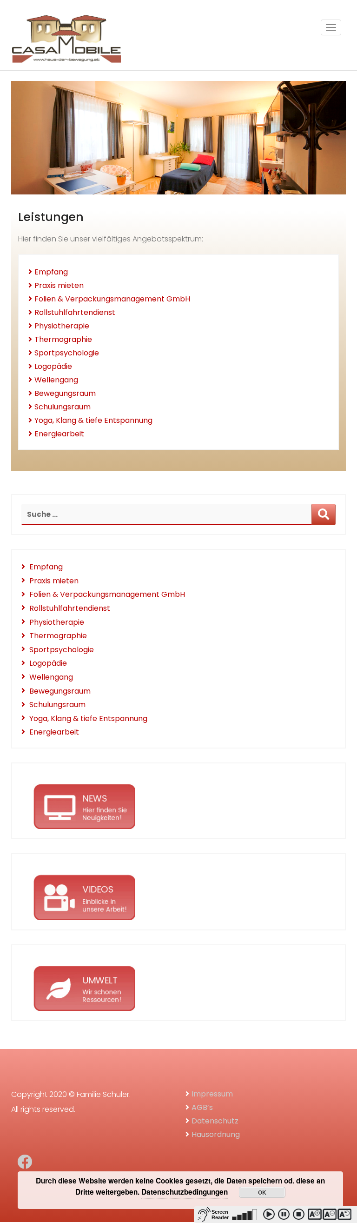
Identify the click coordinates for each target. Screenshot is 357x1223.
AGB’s (202, 1107)
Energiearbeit (59, 433)
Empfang (51, 272)
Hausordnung (216, 1134)
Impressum (212, 1094)
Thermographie (63, 339)
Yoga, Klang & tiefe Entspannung (93, 420)
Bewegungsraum (65, 393)
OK (262, 1192)
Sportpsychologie (66, 353)
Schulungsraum (62, 406)
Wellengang (56, 379)
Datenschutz (215, 1121)
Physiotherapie (61, 326)
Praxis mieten (59, 285)
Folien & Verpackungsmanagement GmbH (112, 299)
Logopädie (53, 366)
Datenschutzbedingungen (184, 1192)
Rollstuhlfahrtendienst (74, 312)
